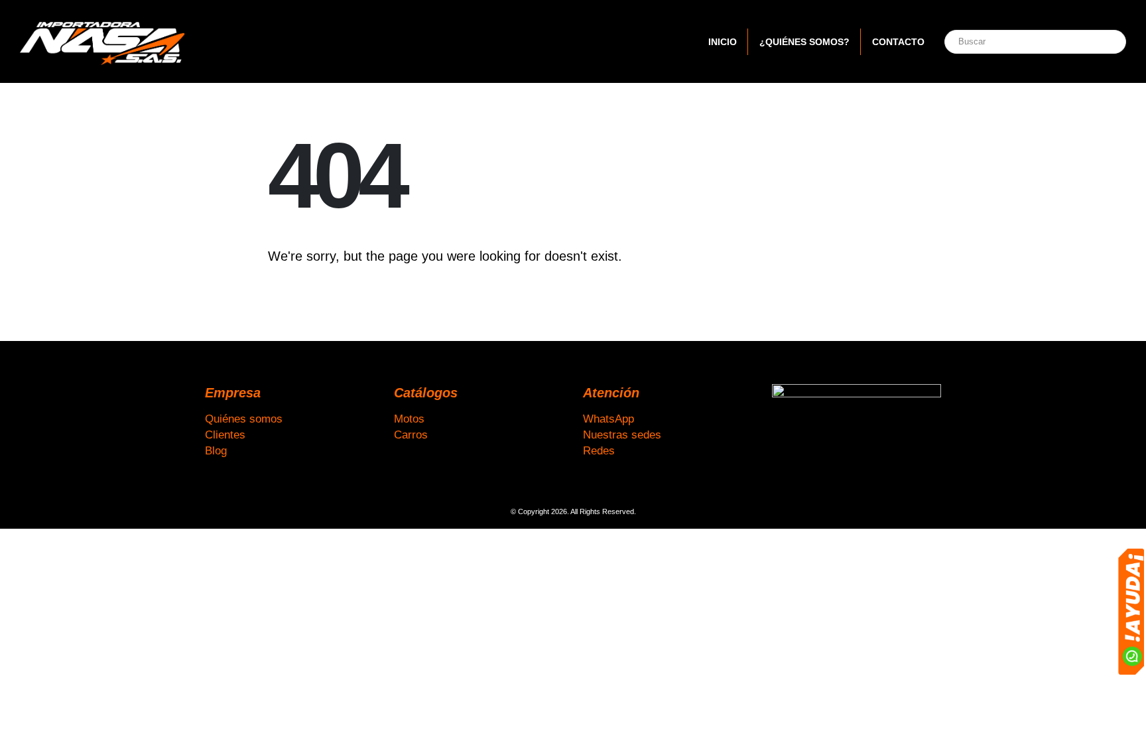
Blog (216, 450)
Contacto (898, 41)
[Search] (1101, 42)
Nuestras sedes (622, 434)
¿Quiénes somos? (804, 41)
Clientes (225, 434)
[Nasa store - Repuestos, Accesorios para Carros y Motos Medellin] (103, 41)
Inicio (722, 41)
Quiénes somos (244, 418)
